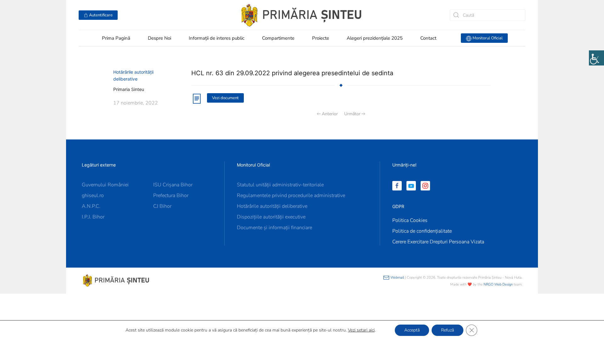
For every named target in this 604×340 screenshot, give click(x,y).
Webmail (396, 277)
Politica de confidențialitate (422, 231)
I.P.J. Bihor (93, 216)
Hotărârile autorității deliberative (272, 206)
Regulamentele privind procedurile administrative (291, 195)
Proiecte (320, 38)
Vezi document (225, 98)
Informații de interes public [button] (216, 38)
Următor (352, 114)
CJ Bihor (162, 206)
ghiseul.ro (93, 195)
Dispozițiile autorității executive (271, 216)
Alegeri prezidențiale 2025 (375, 38)
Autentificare (100, 15)
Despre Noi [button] (159, 38)
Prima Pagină (116, 38)
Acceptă (412, 330)
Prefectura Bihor (170, 195)
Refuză (447, 330)
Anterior (330, 114)
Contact (428, 38)
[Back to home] (302, 15)
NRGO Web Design (498, 284)
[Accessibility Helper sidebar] (596, 57)
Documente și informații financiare (274, 227)
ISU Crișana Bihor (173, 184)
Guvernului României (105, 184)
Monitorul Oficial (487, 38)
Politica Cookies (410, 220)
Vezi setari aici (361, 330)
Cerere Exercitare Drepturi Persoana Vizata (438, 241)
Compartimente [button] (278, 38)
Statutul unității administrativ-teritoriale (280, 184)
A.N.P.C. (91, 206)
